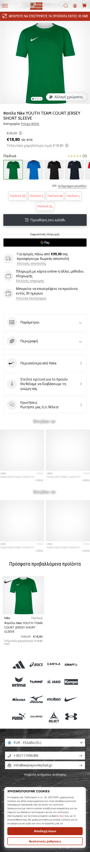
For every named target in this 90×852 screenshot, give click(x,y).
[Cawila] (53, 664)
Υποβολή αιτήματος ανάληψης (45, 774)
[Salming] (36, 716)
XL (45, 206)
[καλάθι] (84, 6)
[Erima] (19, 681)
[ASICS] (36, 664)
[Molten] (53, 699)
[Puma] (19, 716)
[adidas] (19, 664)
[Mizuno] (36, 699)
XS (18, 196)
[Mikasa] (19, 699)
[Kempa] (71, 681)
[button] (45, 322)
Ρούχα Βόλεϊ (30, 123)
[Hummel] (36, 681)
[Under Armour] (71, 716)
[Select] (53, 716)
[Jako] (53, 681)
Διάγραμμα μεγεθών (72, 186)
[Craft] (71, 664)
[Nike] (71, 699)
